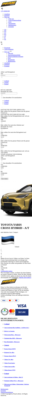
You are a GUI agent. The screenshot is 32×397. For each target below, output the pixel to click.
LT (5, 36)
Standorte (7, 15)
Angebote (7, 14)
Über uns (6, 17)
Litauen (6, 82)
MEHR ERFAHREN (25, 277)
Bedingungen (11, 61)
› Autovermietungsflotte (14, 20)
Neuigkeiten (11, 59)
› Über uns (11, 19)
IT (5, 37)
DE (5, 30)
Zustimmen (15, 277)
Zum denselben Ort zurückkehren (12, 97)
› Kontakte (11, 26)
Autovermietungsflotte (14, 55)
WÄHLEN (3, 117)
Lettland (6, 81)
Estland (6, 84)
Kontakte (6, 66)
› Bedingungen (12, 25)
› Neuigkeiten (11, 23)
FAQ (9, 58)
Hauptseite (7, 48)
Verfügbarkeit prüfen (6, 271)
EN (5, 31)
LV (5, 33)
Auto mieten (4, 178)
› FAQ (9, 22)
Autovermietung (8, 49)
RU (5, 34)
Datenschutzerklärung (7, 392)
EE (5, 39)
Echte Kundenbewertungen (15, 56)
